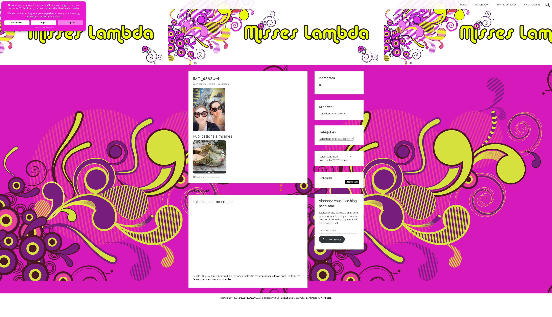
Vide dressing (532, 4)
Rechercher (325, 177)
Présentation (482, 4)
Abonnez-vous (332, 239)
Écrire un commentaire (208, 177)
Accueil (463, 4)
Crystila (225, 84)
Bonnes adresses (507, 4)
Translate (343, 160)
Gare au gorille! (198, 190)
